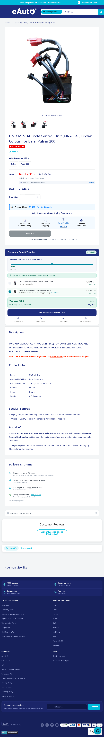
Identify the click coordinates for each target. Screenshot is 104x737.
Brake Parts (6, 605)
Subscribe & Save (89, 2)
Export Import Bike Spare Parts (13, 678)
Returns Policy (7, 687)
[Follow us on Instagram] (47, 725)
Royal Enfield (58, 641)
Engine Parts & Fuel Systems (12, 619)
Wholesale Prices (8, 674)
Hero (55, 610)
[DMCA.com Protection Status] (10, 733)
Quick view (56, 293)
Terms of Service (8, 696)
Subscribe (94, 707)
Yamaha (56, 627)
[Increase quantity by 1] (37, 197)
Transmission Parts (9, 623)
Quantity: (13, 197)
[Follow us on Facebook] (42, 725)
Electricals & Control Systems (13, 614)
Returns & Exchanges (61, 660)
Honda (55, 614)
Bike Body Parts (8, 610)
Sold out (30, 233)
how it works (36, 495)
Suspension (6, 627)
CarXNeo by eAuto (8, 632)
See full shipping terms (16, 501)
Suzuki (55, 619)
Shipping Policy (7, 692)
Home (7, 23)
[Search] (101, 12)
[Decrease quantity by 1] (22, 197)
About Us (5, 656)
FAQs (3, 665)
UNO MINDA (14, 152)
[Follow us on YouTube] (57, 725)
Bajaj (55, 605)
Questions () (26, 548)
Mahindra (56, 632)
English (5, 724)
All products (17, 23)
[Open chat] (97, 730)
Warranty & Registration (11, 669)
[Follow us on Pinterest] (52, 725)
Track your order (59, 656)
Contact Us (6, 660)
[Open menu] (6, 12)
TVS (54, 623)
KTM (54, 636)
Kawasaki (56, 645)
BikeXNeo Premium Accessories (13, 636)
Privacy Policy (7, 683)
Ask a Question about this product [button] (52, 533)
